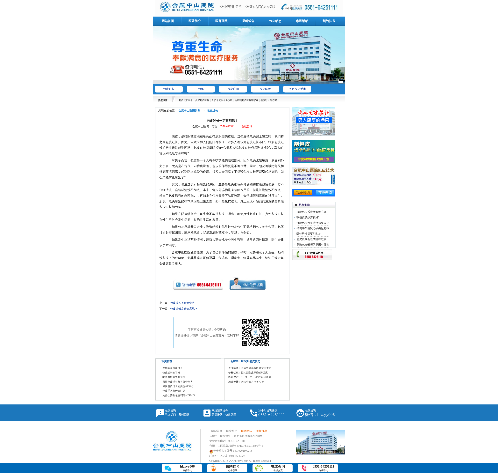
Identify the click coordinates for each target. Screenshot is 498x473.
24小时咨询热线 (271, 413)
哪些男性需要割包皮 (173, 377)
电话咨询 (323, 468)
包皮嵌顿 (233, 89)
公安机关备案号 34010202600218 (232, 450)
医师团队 (221, 21)
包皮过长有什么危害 (182, 302)
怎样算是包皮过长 (172, 367)
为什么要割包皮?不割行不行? (178, 395)
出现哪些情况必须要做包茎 (312, 228)
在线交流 (278, 468)
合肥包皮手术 (297, 89)
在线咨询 (246, 126)
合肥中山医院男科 (189, 110)
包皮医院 (265, 89)
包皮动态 (275, 21)
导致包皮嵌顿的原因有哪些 (312, 244)
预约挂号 (329, 21)
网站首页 (168, 21)
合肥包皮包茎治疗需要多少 (312, 222)
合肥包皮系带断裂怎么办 (311, 212)
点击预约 (233, 468)
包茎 (201, 89)
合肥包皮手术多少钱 (221, 100)
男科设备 (248, 21)
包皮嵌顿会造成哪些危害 (311, 239)
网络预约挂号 (224, 412)
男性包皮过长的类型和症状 (177, 386)
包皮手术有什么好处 (173, 390)
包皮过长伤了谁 (171, 372)
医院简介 (195, 21)
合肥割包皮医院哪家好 (246, 100)
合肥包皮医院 (202, 100)
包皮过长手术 (186, 100)
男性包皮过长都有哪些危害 (177, 381)
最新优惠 (261, 431)
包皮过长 (169, 89)
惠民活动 (302, 21)
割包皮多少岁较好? (307, 217)
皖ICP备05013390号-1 (250, 445)
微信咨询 (187, 468)
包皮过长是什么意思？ (183, 308)
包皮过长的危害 (268, 100)
